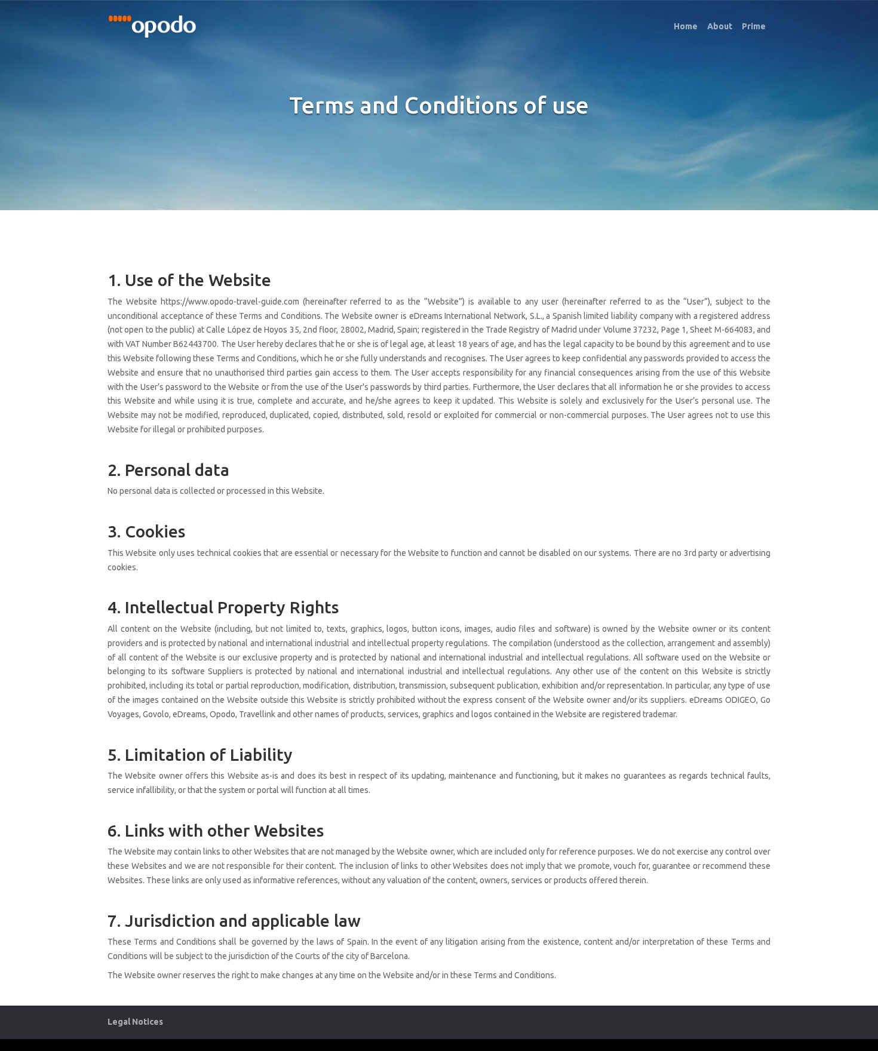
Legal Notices (135, 1022)
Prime (754, 26)
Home (686, 26)
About (719, 26)
